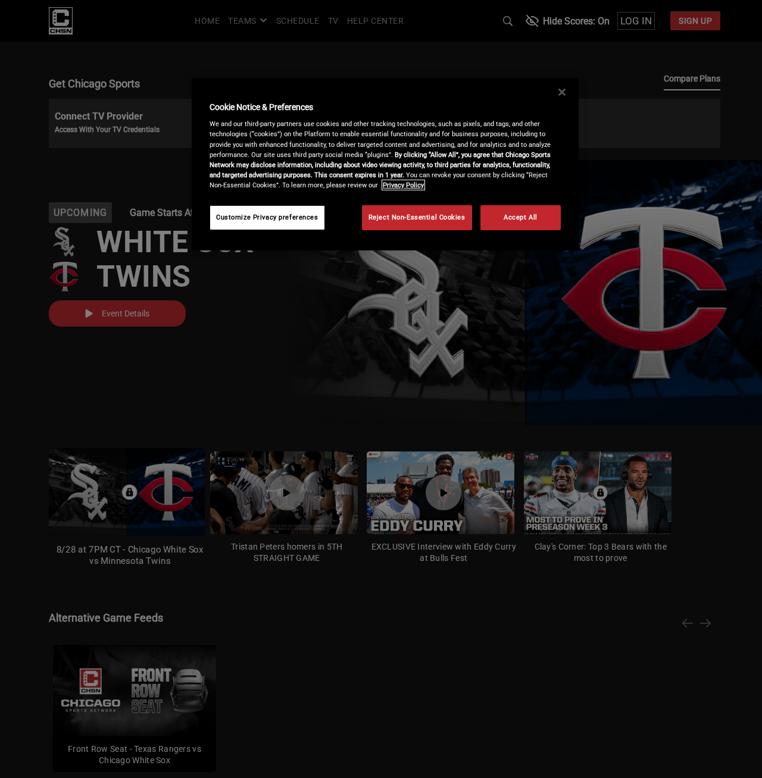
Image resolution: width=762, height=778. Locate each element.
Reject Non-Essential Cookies (417, 217)
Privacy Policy (403, 185)
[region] (385, 164)
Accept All (521, 217)
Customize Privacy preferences (267, 217)
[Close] (562, 92)
